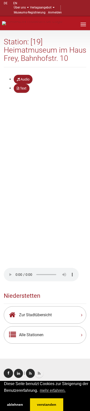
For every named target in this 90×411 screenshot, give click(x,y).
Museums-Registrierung (30, 12)
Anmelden (55, 12)
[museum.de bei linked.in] (18, 373)
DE (6, 3)
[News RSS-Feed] (39, 373)
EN (15, 3)
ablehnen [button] (15, 405)
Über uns (20, 7)
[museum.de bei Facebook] (8, 373)
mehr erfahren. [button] (53, 390)
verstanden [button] (46, 405)
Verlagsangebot (41, 7)
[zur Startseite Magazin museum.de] (32, 22)
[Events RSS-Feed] (30, 373)
